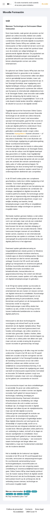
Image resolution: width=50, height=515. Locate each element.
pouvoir (34, 491)
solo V (28, 491)
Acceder (45, 4)
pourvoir (26, 494)
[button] (9, 4)
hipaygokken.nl (20, 134)
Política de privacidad (15, 509)
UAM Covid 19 (31, 512)
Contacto (28, 509)
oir (15, 494)
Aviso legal (39, 509)
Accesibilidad (18, 512)
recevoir (19, 494)
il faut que (9, 494)
